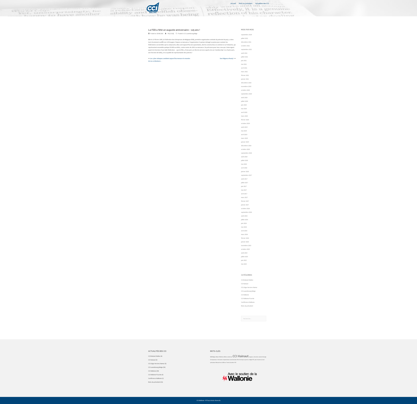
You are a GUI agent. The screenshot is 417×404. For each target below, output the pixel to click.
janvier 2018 (245, 171)
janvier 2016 (245, 242)
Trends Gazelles (230, 362)
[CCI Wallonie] (153, 7)
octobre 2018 (245, 149)
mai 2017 (244, 190)
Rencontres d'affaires (221, 362)
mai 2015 (244, 264)
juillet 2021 (244, 57)
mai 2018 (244, 164)
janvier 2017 (245, 205)
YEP (235, 362)
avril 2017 (244, 194)
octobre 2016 (245, 208)
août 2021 (244, 53)
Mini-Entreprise (241, 359)
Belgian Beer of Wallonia (218, 357)
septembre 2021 (246, 49)
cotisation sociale (258, 357)
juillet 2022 (244, 38)
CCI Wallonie (245, 295)
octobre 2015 (245, 249)
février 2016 (245, 238)
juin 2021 (244, 60)
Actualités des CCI (262, 3)
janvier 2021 (245, 79)
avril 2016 (244, 231)
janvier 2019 (245, 142)
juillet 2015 (244, 257)
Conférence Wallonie (248, 302)
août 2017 (244, 179)
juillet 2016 (244, 220)
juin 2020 (244, 105)
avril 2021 (244, 68)
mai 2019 (244, 131)
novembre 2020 (246, 86)
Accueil (233, 3)
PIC (253, 359)
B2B (211, 357)
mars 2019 (244, 138)
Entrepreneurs (213, 359)
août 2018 (244, 157)
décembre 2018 (246, 146)
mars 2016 (244, 234)
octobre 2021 (245, 46)
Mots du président (245, 3)
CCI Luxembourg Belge (190, 33)
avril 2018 (244, 168)
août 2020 (244, 97)
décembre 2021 (246, 42)
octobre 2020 (245, 90)
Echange (264, 357)
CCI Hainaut (244, 284)
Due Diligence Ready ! (227, 58)
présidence (212, 362)
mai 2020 (244, 109)
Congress (251, 357)
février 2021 (245, 75)
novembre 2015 (246, 245)
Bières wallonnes (228, 357)
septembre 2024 (246, 35)
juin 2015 (244, 260)
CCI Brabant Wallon (247, 280)
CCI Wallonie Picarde (247, 298)
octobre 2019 (245, 123)
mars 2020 (244, 116)
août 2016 (244, 216)
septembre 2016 (246, 212)
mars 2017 (244, 197)
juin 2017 (244, 186)
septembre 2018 (246, 153)
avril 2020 (244, 112)
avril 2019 (244, 134)
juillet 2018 (244, 160)
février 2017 (245, 201)
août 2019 (244, 127)
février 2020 (245, 120)
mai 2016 (244, 227)
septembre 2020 (246, 94)
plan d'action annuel (259, 359)
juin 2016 (244, 223)
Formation (220, 359)
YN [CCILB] (171, 33)
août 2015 (244, 253)
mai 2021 (244, 64)
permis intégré (248, 359)
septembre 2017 (246, 175)
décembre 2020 (246, 83)
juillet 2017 (244, 183)
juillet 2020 (244, 101)
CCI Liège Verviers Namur (249, 287)
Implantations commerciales (230, 359)
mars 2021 (244, 72)
